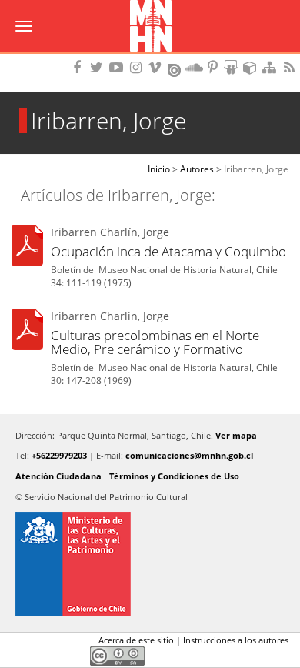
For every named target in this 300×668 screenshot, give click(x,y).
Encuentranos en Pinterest (214, 67)
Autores (197, 168)
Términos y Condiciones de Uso (174, 476)
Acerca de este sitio (136, 640)
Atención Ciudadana (58, 476)
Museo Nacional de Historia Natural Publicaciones (150, 27)
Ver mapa (236, 435)
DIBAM (150, 57)
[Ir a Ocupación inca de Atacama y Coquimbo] (27, 248)
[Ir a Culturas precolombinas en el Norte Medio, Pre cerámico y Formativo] (27, 331)
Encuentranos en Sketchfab (252, 67)
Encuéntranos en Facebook (80, 67)
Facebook (21, 643)
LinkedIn (73, 643)
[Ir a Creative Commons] (117, 654)
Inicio (159, 168)
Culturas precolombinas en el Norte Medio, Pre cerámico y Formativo (155, 342)
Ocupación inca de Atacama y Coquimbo (168, 251)
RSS (291, 67)
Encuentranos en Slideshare (233, 67)
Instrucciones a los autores (235, 640)
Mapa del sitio (271, 67)
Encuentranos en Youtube (118, 67)
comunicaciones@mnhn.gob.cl (189, 455)
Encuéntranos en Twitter (99, 67)
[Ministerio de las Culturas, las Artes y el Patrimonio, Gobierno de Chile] (150, 564)
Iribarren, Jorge (256, 168)
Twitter (47, 643)
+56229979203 (59, 455)
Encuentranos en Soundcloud (194, 67)
